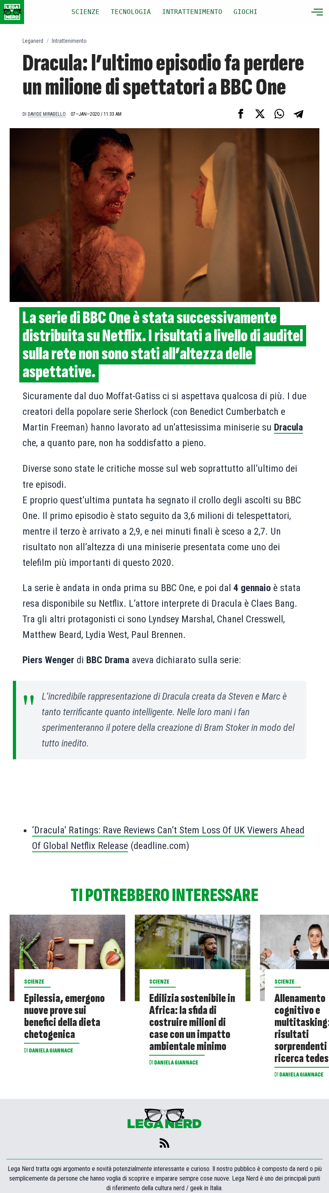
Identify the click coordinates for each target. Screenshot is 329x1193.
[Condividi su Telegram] (298, 114)
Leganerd (32, 41)
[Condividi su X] (260, 114)
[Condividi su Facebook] (241, 114)
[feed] (164, 1143)
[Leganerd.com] (12, 12)
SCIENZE (85, 12)
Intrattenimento (69, 41)
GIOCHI (246, 12)
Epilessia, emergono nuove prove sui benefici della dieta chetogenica (64, 1016)
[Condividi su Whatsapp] (279, 114)
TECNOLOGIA (131, 12)
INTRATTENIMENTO (192, 12)
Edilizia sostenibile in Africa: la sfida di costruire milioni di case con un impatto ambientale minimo (192, 1022)
